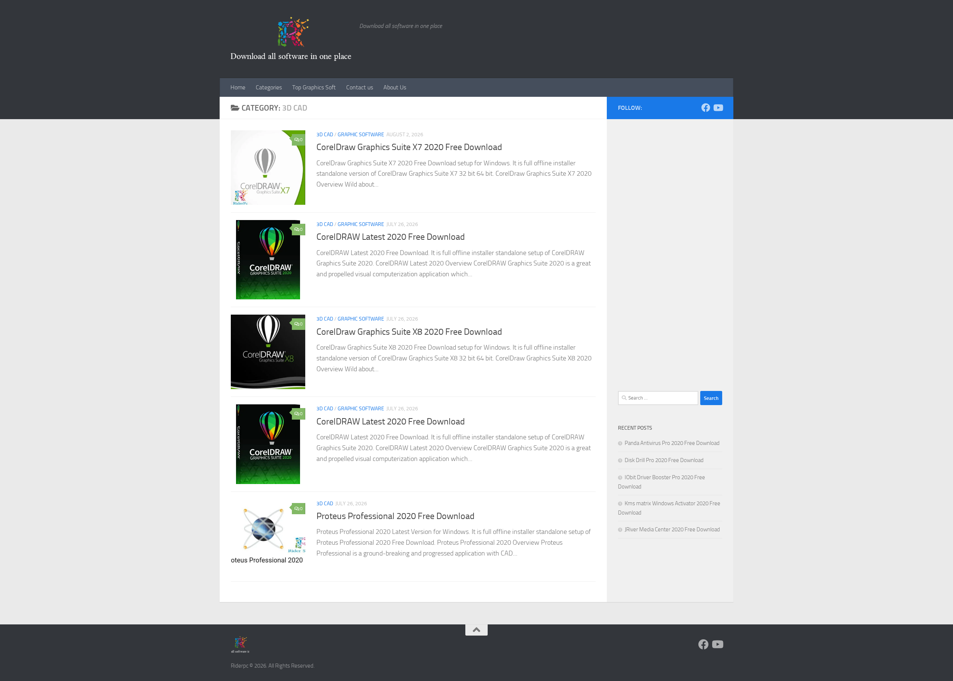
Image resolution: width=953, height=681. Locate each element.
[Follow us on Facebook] (705, 107)
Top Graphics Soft (314, 87)
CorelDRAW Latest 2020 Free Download (390, 237)
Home (237, 87)
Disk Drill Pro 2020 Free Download (664, 460)
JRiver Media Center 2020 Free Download (672, 529)
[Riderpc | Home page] (291, 39)
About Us (394, 87)
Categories (269, 87)
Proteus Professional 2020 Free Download (395, 516)
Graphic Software (361, 134)
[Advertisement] (670, 260)
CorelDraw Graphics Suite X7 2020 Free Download (409, 147)
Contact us (359, 87)
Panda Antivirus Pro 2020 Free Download (672, 443)
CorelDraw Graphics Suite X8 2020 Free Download (409, 332)
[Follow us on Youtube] (717, 107)
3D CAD (324, 134)
